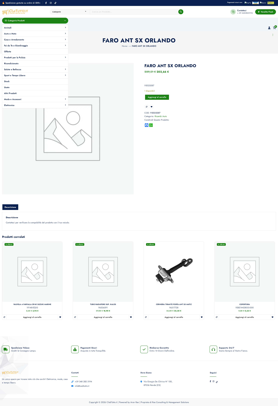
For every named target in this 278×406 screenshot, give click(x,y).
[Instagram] (213, 382)
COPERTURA (244, 304)
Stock (6, 81)
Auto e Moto (10, 33)
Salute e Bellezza (12, 69)
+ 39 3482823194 (245, 13)
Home (124, 45)
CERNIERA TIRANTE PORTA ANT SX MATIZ (174, 304)
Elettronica (9, 105)
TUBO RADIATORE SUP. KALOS (103, 304)
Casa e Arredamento (14, 39)
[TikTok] (217, 382)
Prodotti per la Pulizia (14, 57)
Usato (6, 87)
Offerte (7, 51)
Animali (7, 27)
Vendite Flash (266, 11)
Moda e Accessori (12, 99)
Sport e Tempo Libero (14, 75)
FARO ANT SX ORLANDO (144, 45)
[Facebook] (210, 382)
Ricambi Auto (161, 116)
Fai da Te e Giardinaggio (16, 45)
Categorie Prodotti (16, 20)
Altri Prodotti (10, 93)
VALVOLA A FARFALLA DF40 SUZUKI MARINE (32, 304)
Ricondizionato (11, 63)
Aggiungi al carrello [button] (32, 317)
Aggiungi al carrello (157, 97)
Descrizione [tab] (10, 207)
